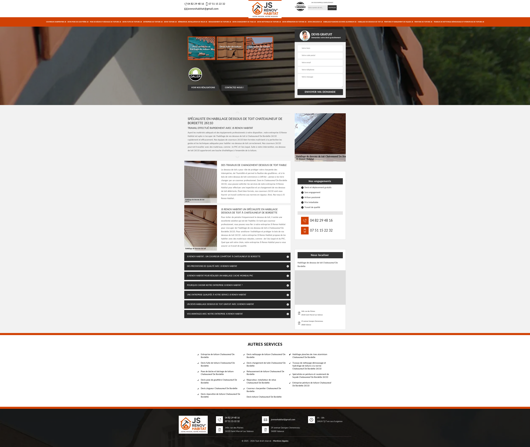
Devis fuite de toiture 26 (132, 22)
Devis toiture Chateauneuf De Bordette (264, 397)
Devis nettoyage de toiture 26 (269, 22)
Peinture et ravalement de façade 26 (398, 22)
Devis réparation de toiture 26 (294, 22)
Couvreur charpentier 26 (56, 22)
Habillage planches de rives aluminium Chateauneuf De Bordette (309, 356)
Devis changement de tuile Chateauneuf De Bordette (266, 364)
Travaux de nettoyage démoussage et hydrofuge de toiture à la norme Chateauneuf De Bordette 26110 (309, 366)
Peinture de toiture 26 (423, 22)
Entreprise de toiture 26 (153, 22)
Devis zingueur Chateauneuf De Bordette (219, 388)
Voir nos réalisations (203, 88)
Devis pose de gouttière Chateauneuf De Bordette (219, 381)
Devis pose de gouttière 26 (77, 22)
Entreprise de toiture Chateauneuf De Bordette (217, 356)
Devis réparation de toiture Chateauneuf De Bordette (220, 395)
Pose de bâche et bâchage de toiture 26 (105, 22)
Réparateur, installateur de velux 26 (192, 22)
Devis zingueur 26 (315, 22)
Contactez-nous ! (234, 88)
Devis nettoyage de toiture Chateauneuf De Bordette (266, 356)
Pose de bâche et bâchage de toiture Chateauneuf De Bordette (217, 373)
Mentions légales (280, 441)
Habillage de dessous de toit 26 (370, 22)
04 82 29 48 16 (195, 4)
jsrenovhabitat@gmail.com (202, 9)
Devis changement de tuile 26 (244, 22)
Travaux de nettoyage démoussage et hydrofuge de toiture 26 (459, 22)
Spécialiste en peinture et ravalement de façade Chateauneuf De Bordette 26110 (310, 375)
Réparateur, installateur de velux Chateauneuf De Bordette (261, 381)
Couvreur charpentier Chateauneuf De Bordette (264, 390)
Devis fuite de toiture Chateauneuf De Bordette (218, 364)
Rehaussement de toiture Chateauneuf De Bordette (265, 373)
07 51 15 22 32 (217, 4)
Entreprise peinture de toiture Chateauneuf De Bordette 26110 (311, 384)
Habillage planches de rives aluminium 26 (339, 22)
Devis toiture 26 (170, 22)
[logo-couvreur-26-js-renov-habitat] (265, 9)
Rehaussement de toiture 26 (220, 22)
